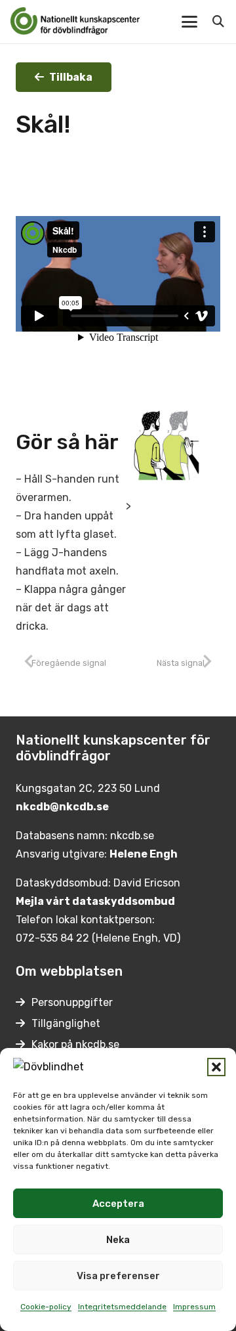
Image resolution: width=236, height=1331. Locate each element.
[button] (216, 1067)
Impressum (194, 1306)
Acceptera (118, 1204)
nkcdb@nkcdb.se (62, 806)
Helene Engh (143, 854)
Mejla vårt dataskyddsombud (95, 901)
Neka (118, 1240)
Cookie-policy (45, 1306)
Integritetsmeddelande (122, 1306)
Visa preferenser (118, 1276)
